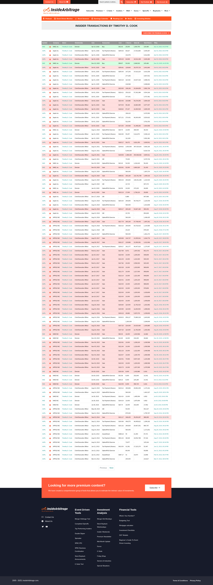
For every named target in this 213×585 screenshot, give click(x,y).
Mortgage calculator (126, 525)
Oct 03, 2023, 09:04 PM (161, 117)
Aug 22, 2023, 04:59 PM (161, 130)
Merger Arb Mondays (104, 519)
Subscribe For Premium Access (155, 33)
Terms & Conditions (180, 580)
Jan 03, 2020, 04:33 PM (161, 188)
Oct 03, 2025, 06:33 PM (161, 67)
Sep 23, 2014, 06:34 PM (161, 413)
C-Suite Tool (79, 564)
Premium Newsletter (104, 536)
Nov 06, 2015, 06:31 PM (161, 346)
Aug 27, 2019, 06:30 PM (161, 201)
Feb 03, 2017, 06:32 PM (161, 251)
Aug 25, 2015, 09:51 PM (161, 388)
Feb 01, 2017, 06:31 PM (161, 255)
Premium (99, 11)
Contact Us (49, 517)
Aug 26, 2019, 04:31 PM (161, 213)
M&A (128, 11)
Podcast (48, 18)
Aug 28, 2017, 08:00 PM (161, 234)
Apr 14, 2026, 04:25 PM (161, 47)
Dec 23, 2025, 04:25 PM (161, 63)
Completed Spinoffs (82, 524)
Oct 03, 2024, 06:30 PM (161, 92)
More (166, 11)
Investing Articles (143, 18)
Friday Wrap (101, 556)
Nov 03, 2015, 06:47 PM (161, 359)
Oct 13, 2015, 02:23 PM (161, 380)
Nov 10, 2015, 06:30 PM (161, 342)
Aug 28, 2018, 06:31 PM (161, 217)
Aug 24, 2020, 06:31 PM (161, 184)
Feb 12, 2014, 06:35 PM (161, 434)
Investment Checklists (127, 530)
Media (130, 18)
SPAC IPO (78, 543)
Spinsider (78, 538)
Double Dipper (80, 533)
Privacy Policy (195, 580)
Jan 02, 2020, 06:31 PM (161, 196)
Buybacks (157, 11)
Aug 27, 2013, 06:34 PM (161, 438)
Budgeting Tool (124, 520)
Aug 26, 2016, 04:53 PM (161, 317)
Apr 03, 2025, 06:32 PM (161, 80)
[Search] (122, 2)
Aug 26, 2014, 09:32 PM (161, 425)
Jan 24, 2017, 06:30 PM (161, 280)
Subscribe (90, 11)
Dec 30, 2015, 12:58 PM (161, 334)
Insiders (119, 11)
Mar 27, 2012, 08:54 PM (161, 459)
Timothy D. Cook (67, 47)
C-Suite (109, 11)
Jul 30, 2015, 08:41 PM (161, 396)
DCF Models (123, 535)
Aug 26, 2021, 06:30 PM (161, 146)
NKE (43, 47)
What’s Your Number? (127, 516)
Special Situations (103, 566)
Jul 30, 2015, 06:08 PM (161, 400)
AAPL (44, 51)
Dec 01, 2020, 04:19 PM (161, 163)
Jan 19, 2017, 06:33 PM (161, 292)
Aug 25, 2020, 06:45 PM (161, 171)
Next (111, 468)
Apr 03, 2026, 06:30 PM (161, 51)
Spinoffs (146, 11)
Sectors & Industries (104, 561)
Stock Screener (83, 18)
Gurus (136, 11)
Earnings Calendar (101, 18)
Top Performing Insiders (83, 529)
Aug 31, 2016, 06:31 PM (161, 305)
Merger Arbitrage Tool (82, 519)
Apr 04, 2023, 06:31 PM (161, 134)
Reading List (118, 18)
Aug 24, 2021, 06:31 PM (161, 159)
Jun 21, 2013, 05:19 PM (161, 446)
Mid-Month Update (103, 541)
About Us (48, 521)
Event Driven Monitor (65, 18)
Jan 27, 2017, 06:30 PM (161, 267)
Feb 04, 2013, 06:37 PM (161, 455)
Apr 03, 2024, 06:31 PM (161, 105)
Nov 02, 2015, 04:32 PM (161, 371)
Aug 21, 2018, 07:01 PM (161, 230)
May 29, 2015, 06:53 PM (161, 409)
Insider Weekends (103, 532)
